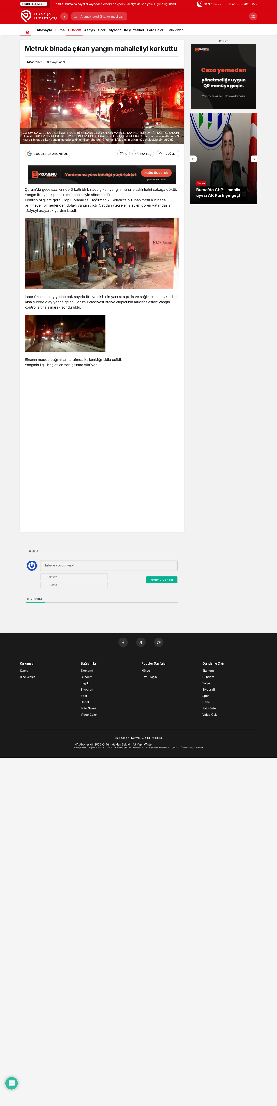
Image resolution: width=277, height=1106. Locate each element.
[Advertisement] (102, 400)
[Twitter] (141, 642)
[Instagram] (159, 642)
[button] (253, 16)
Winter (148, 744)
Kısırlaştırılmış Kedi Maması (158, 748)
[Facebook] (123, 642)
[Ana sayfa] (27, 32)
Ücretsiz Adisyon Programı (192, 748)
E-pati (76, 748)
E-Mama (83, 748)
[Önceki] (193, 159)
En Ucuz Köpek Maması (113, 748)
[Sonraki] (254, 159)
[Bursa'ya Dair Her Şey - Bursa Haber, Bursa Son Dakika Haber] (38, 16)
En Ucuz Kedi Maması (134, 748)
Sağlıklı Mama (95, 748)
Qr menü (175, 748)
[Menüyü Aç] (64, 16)
